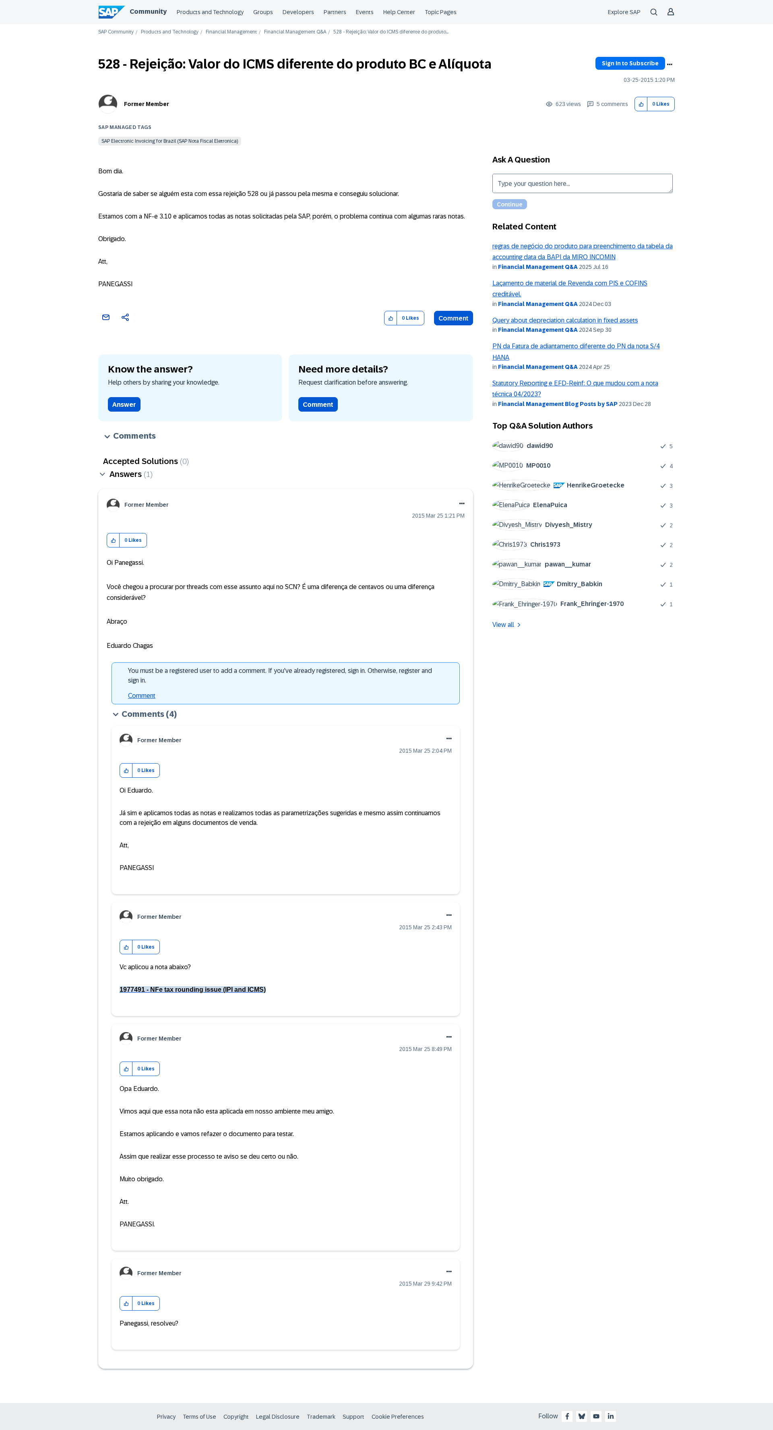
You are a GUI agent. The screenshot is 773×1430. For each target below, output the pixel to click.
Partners (335, 12)
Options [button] (669, 64)
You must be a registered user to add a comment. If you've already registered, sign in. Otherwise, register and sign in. (280, 675)
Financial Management (231, 32)
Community (148, 11)
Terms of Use (199, 1416)
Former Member (146, 104)
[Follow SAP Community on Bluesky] (582, 1416)
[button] (641, 104)
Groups (263, 12)
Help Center (399, 12)
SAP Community (116, 32)
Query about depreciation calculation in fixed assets (565, 320)
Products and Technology (210, 12)
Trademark (321, 1416)
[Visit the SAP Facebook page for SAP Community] (567, 1416)
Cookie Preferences (398, 1416)
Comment (453, 318)
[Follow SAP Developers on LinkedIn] (611, 1416)
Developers (298, 12)
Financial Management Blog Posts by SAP (558, 404)
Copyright (236, 1416)
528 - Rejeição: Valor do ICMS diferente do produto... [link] (391, 32)
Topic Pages (441, 12)
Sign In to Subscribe (630, 63)
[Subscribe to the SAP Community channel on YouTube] (596, 1416)
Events (365, 12)
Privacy (166, 1416)
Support (353, 1416)
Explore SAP (624, 12)
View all (503, 624)
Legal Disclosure (278, 1416)
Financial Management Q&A (295, 32)
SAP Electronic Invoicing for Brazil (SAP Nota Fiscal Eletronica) (169, 141)
